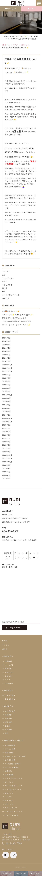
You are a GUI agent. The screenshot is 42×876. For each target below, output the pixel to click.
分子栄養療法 (10, 711)
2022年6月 (6, 475)
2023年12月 (7, 418)
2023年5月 (6, 438)
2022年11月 (7, 458)
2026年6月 (6, 344)
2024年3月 (6, 411)
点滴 (4, 275)
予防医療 (8, 718)
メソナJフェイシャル (13, 789)
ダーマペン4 (10, 800)
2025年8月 (6, 378)
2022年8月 (6, 468)
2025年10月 (7, 371)
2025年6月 (6, 385)
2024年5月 (6, 405)
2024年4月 (6, 408)
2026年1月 (6, 361)
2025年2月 (6, 388)
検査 (4, 291)
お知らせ (27, 68)
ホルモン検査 (10, 749)
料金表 (4, 649)
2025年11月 (7, 368)
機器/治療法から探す (13, 740)
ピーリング (9, 782)
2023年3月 (6, 445)
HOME (5, 641)
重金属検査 (9, 753)
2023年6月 (6, 435)
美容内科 (8, 715)
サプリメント (7, 285)
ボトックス (9, 804)
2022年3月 (6, 478)
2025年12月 (7, 364)
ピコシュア (9, 793)
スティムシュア (11, 808)
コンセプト (9, 665)
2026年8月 (6, 338)
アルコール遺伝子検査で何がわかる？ (17, 321)
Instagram (11, 9)
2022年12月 (7, 455)
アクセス (36, 873)
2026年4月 (6, 351)
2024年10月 (7, 395)
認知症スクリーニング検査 (15, 756)
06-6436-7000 (10, 531)
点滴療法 (8, 771)
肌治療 (4, 288)
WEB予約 (22, 873)
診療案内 (7, 706)
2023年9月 (6, 425)
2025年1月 (6, 391)
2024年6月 (6, 401)
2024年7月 (6, 398)
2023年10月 (7, 421)
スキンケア (6, 271)
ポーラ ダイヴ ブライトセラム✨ (16, 325)
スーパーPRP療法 (12, 767)
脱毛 (6, 733)
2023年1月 (6, 451)
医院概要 (8, 661)
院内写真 (8, 668)
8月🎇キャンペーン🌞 (10, 311)
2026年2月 (6, 358)
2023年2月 (6, 448)
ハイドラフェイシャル (10, 295)
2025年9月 (6, 375)
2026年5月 (6, 348)
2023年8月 (6, 428)
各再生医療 (9, 775)
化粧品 (4, 281)
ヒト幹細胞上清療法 (12, 764)
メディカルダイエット (13, 811)
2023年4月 (6, 441)
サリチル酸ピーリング (13, 786)
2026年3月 (6, 354)
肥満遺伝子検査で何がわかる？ (14, 318)
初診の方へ (9, 672)
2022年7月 (6, 472)
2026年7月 (6, 341)
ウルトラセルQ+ (11, 815)
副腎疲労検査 (10, 760)
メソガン (8, 797)
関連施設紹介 (10, 699)
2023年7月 (6, 431)
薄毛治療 (8, 729)
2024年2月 (6, 415)
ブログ (7, 679)
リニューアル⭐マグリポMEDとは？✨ (17, 315)
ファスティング (8, 278)
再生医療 (8, 722)
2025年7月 (6, 381)
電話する (8, 873)
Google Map (14, 628)
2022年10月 (7, 462)
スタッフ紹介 (10, 695)
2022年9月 (6, 465)
